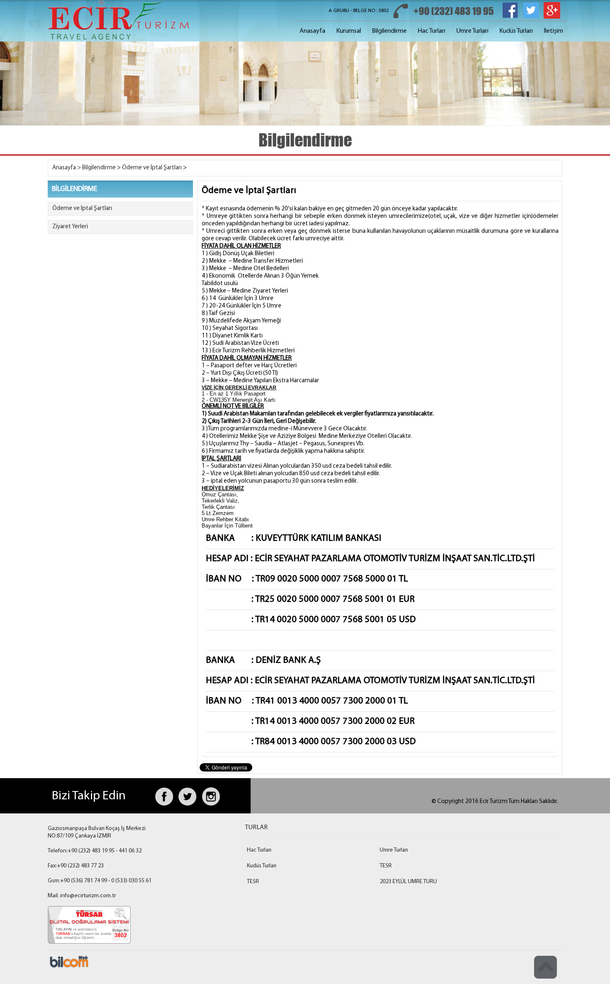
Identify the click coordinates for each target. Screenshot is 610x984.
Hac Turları (431, 31)
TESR (386, 866)
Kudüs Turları (516, 31)
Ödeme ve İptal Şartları (152, 168)
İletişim (553, 31)
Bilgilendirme (389, 31)
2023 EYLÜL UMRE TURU (408, 882)
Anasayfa (312, 31)
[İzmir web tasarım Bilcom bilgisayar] (68, 967)
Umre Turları (472, 31)
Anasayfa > (66, 168)
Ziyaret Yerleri (70, 227)
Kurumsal (348, 31)
